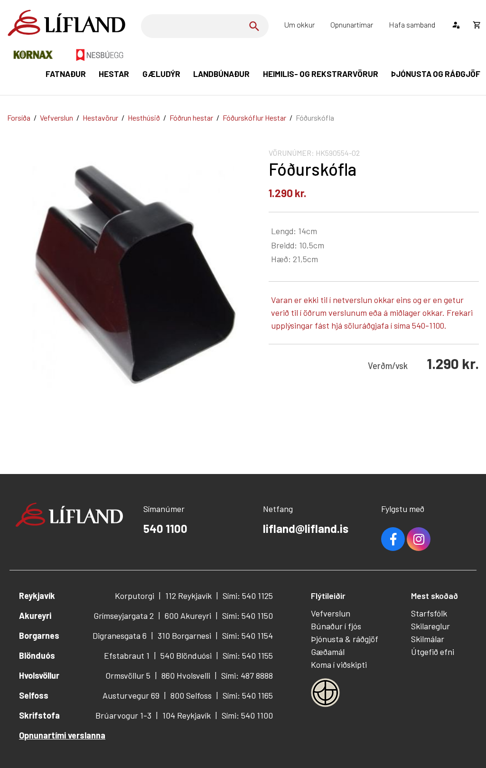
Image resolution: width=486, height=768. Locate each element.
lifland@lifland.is (305, 528)
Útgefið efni (432, 651)
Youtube (418, 539)
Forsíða (18, 117)
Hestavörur (100, 117)
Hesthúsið (144, 117)
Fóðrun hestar (191, 117)
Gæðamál (328, 651)
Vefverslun (56, 117)
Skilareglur (430, 626)
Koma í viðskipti (339, 664)
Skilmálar (427, 639)
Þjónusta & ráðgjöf (344, 639)
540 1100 (165, 528)
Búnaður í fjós (336, 626)
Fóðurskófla (315, 117)
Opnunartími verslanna (62, 735)
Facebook (393, 539)
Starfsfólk (429, 613)
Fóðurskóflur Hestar (254, 117)
